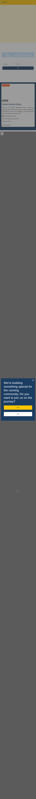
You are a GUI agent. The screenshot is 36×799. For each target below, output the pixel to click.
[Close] (33, 380)
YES (18, 407)
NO (18, 414)
